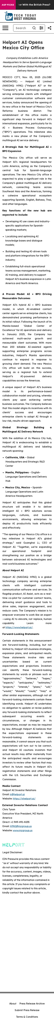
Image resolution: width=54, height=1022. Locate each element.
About (12, 1003)
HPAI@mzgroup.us (21, 826)
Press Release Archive (32, 1003)
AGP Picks (8, 4)
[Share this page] (49, 28)
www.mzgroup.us (22, 830)
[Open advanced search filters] (41, 27)
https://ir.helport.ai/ (24, 798)
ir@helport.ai (17, 794)
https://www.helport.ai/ (19, 627)
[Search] (34, 27)
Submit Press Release (27, 1010)
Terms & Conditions (27, 1016)
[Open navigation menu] (5, 28)
